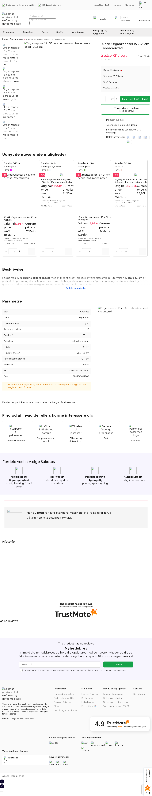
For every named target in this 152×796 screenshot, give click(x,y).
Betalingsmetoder (112, 698)
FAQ (107, 5)
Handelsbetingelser (64, 694)
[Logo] (12, 19)
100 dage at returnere (51, 5)
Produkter (8, 32)
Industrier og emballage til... (128, 32)
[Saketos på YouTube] (143, 698)
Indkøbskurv (87, 702)
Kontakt (117, 5)
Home (5, 39)
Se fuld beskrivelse (76, 288)
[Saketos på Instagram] (148, 698)
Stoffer (60, 32)
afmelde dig (82, 670)
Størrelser (28, 32)
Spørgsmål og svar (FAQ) (116, 706)
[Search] (29, 23)
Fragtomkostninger (113, 694)
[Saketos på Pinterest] (139, 698)
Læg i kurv (135, 99)
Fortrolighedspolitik (64, 698)
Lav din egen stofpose (65, 710)
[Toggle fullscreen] (2, 791)
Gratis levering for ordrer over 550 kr (21, 5)
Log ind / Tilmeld (90, 694)
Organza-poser (17, 39)
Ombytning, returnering (115, 702)
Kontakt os (139, 694)
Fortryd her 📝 (88, 706)
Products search (36, 16)
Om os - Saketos (62, 702)
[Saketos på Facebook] (135, 698)
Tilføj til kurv (31, 251)
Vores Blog (98, 5)
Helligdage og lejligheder (100, 32)
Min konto (129, 5)
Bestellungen (88, 698)
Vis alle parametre (111, 88)
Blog (56, 706)
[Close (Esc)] (0, 791)
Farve (45, 32)
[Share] (1, 791)
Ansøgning (78, 32)
